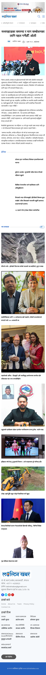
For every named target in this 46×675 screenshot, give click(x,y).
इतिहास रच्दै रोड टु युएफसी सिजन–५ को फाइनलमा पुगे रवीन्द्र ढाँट (21, 462)
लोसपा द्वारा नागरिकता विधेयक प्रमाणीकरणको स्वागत (29, 161)
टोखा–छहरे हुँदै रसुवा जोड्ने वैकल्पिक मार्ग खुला (15, 494)
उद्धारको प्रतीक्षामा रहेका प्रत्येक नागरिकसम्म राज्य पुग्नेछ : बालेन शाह (22, 430)
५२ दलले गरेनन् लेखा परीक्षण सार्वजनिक (27, 210)
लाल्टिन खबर (16, 41)
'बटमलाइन (33, 23)
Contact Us (5, 607)
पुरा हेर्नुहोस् (8, 656)
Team (19, 604)
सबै (41, 227)
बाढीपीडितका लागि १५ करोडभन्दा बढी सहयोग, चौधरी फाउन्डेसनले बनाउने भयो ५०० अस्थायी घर (21, 318)
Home (3, 604)
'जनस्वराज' (22, 23)
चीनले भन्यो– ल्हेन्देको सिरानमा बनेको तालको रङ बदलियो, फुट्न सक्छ (22, 266)
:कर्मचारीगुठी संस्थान (8, 23)
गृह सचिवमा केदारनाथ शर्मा (9, 561)
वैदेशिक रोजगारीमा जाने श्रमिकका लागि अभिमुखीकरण (27, 186)
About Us (11, 604)
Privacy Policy (29, 604)
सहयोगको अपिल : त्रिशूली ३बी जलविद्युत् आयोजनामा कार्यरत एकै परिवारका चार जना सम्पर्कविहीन (21, 377)
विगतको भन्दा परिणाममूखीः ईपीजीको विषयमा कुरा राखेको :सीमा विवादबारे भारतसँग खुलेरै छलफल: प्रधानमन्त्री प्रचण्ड (30, 201)
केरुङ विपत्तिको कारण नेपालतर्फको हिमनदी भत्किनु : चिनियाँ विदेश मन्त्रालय (21, 527)
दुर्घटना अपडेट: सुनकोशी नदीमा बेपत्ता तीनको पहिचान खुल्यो (28, 173)
